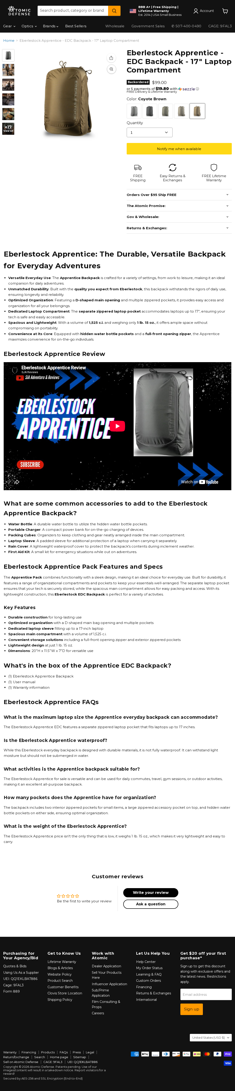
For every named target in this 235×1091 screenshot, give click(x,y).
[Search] (114, 11)
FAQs (64, 1052)
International (146, 1000)
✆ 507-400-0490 (186, 26)
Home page (59, 1057)
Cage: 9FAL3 (13, 985)
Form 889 (11, 991)
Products (48, 1052)
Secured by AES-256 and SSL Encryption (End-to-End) (43, 1078)
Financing (144, 987)
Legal (90, 1052)
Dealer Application (106, 966)
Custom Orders (148, 981)
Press (77, 1052)
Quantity (135, 123)
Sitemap (79, 1057)
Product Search (60, 981)
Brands (49, 26)
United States (208, 1037)
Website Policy (60, 974)
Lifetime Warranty (62, 962)
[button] (179, 89)
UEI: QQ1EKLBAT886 (20, 979)
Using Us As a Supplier (21, 973)
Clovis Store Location (65, 993)
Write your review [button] (151, 892)
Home (8, 40)
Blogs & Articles (60, 968)
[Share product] (111, 57)
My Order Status (149, 968)
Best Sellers (76, 26)
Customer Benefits (63, 987)
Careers (98, 1013)
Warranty (10, 1052)
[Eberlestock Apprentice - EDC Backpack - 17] (8, 55)
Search (39, 1057)
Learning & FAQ (149, 974)
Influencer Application (109, 984)
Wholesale (115, 26)
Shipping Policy (60, 1000)
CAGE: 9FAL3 (52, 1062)
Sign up (191, 1009)
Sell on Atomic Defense (20, 1062)
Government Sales (148, 26)
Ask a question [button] (150, 904)
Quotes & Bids (14, 966)
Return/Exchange (16, 1057)
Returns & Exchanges (153, 993)
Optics (28, 26)
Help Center (146, 962)
